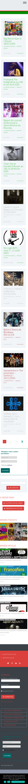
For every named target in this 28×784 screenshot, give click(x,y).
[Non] (26, 778)
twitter (8, 663)
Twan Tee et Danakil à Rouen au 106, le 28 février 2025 (13, 167)
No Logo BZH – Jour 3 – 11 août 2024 (12, 250)
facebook (12, 663)
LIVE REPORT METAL (9, 215)
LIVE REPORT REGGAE (9, 46)
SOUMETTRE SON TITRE (9, 654)
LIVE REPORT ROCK (8, 337)
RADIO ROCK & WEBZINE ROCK (12, 710)
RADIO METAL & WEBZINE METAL (13, 714)
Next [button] (26, 532)
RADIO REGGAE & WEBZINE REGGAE (14, 717)
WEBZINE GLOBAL (10, 566)
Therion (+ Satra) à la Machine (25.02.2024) (13, 291)
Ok (5, 781)
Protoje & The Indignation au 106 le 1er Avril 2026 (13, 82)
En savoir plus (20, 53)
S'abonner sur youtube (14, 508)
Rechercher (14, 488)
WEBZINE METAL (7, 585)
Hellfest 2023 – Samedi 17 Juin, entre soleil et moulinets (12, 417)
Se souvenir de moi (7, 691)
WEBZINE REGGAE (7, 549)
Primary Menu (25, 2)
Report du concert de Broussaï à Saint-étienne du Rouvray (13, 124)
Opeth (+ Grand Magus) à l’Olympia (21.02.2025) (13, 209)
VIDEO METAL (7, 619)
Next (22, 441)
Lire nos (7, 465)
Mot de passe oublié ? (7, 702)
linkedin (16, 663)
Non (9, 781)
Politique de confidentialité (18, 781)
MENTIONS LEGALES (8, 658)
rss (20, 663)
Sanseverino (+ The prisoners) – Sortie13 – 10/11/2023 (13, 374)
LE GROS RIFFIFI (3, 524)
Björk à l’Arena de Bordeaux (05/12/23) (12, 332)
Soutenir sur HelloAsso (14, 503)
